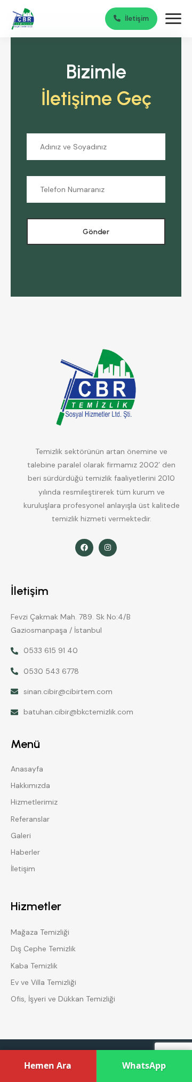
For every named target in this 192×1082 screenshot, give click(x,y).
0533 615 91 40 (50, 650)
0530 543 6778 (51, 671)
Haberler (25, 852)
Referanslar (30, 819)
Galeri (21, 835)
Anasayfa (27, 769)
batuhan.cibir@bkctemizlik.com (78, 712)
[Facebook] (84, 548)
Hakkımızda (30, 785)
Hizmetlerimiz (34, 802)
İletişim (23, 868)
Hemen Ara (47, 1065)
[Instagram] (108, 548)
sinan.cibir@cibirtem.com (68, 691)
